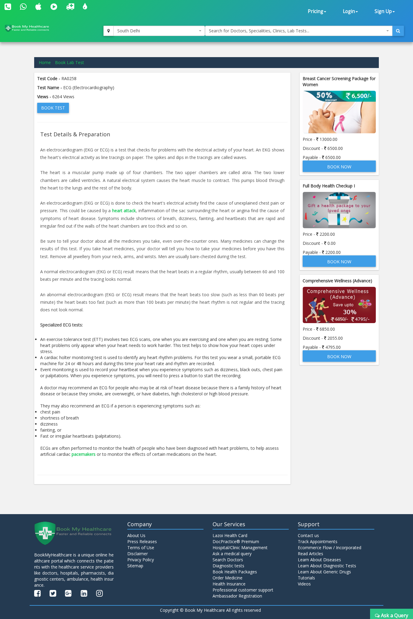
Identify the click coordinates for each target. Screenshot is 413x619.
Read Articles (310, 553)
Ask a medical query (232, 553)
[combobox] (159, 31)
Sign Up (383, 11)
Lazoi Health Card (230, 535)
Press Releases (142, 541)
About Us (136, 535)
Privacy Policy (140, 559)
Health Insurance (229, 584)
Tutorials (306, 578)
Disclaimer (137, 553)
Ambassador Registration (237, 596)
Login (349, 11)
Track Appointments (317, 541)
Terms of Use (140, 547)
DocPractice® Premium (236, 541)
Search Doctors (228, 559)
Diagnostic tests (228, 566)
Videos (304, 584)
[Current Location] (108, 31)
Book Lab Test (69, 62)
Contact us (308, 535)
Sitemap (135, 566)
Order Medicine (227, 578)
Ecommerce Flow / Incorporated (329, 547)
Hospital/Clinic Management (240, 547)
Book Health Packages (235, 572)
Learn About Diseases (319, 559)
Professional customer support (243, 590)
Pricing (315, 11)
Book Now (339, 167)
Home (45, 62)
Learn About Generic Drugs (324, 572)
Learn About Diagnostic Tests (327, 566)
